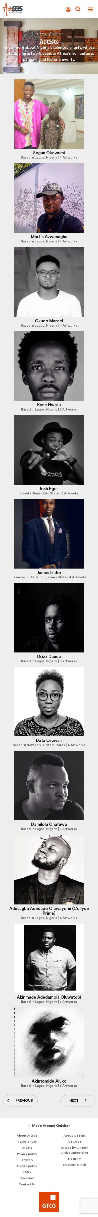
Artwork (27, 1159)
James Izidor (49, 573)
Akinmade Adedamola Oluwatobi (49, 997)
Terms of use (27, 1141)
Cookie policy (27, 1166)
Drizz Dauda (49, 656)
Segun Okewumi (49, 153)
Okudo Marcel (49, 321)
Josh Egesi (49, 489)
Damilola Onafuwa (49, 824)
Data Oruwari (49, 740)
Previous (24, 1100)
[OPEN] (90, 9)
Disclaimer (27, 1178)
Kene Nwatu (49, 405)
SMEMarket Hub (74, 1164)
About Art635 (27, 1135)
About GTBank (74, 1135)
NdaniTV (74, 1158)
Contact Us (27, 1184)
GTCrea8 (74, 1141)
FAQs (27, 1172)
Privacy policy (27, 1153)
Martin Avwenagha (49, 237)
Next (74, 1100)
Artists (27, 1147)
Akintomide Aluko (49, 1081)
